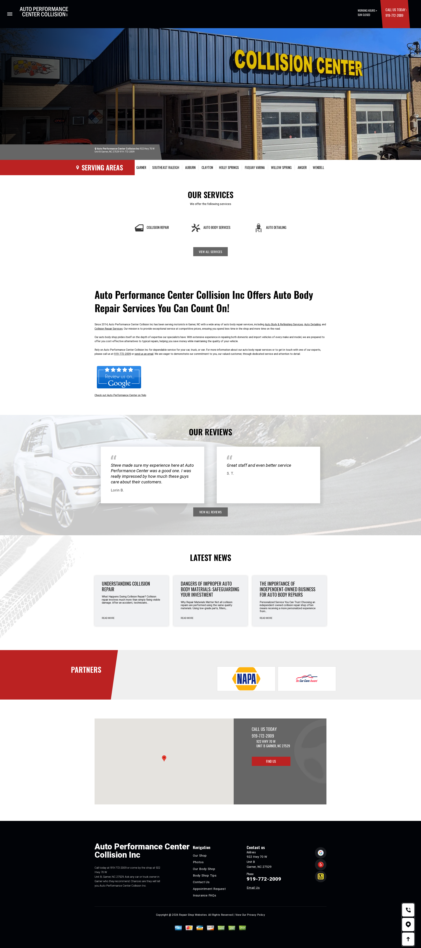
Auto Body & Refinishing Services (284, 324)
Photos (198, 862)
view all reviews (210, 512)
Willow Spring (281, 167)
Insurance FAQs (204, 895)
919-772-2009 (394, 15)
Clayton (207, 167)
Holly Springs (229, 167)
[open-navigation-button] (9, 14)
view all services (210, 251)
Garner (141, 167)
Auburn (190, 167)
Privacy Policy (256, 914)
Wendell (318, 167)
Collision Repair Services (109, 328)
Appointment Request (209, 889)
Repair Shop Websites (193, 914)
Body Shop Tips (205, 875)
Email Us (253, 887)
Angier (302, 167)
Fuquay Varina (255, 167)
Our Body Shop (204, 869)
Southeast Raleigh (165, 167)
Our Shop (200, 855)
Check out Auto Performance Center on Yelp (120, 395)
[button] (164, 758)
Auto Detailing (312, 324)
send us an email (144, 353)
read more (108, 618)
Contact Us (201, 882)
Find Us (271, 761)
